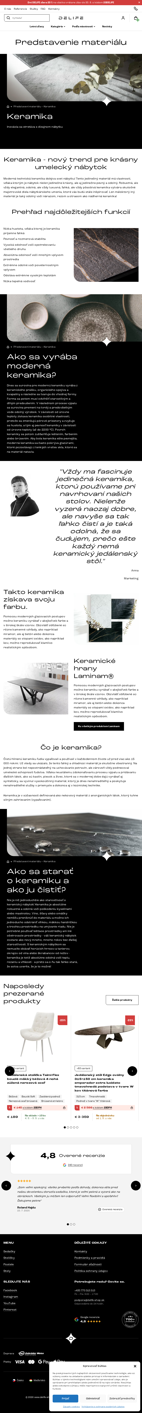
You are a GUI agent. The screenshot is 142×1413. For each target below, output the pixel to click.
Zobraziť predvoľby (122, 1398)
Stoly (7, 1271)
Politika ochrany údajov (91, 1271)
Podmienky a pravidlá (89, 1257)
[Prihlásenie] (123, 17)
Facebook (10, 1290)
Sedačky (9, 1251)
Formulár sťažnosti (88, 1264)
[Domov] (71, 18)
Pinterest (10, 1309)
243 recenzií (75, 1165)
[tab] (65, 1127)
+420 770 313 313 (84, 1290)
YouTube (9, 1303)
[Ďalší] (132, 1071)
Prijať (65, 1398)
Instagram (10, 1296)
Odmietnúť (93, 1398)
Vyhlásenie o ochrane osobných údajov (103, 1406)
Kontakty (80, 1251)
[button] (135, 1366)
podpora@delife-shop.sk (89, 1300)
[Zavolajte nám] (136, 9)
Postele (8, 1264)
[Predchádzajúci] (10, 1071)
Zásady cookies (71, 1406)
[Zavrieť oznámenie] (139, 2)
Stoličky (9, 1257)
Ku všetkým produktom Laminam (99, 726)
